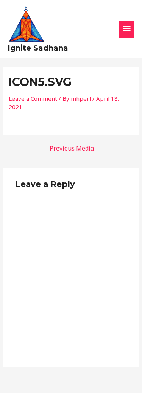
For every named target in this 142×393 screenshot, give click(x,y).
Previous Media (72, 148)
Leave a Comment (33, 98)
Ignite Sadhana (38, 47)
